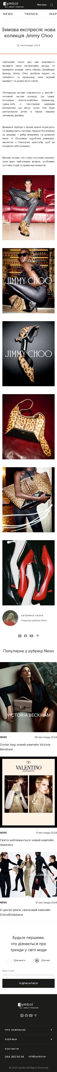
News (8, 14)
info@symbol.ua (37, 1056)
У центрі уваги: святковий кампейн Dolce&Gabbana (25, 912)
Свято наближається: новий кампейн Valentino (27, 842)
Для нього (19, 960)
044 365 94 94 (14, 1056)
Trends (31, 14)
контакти (12, 1049)
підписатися (28, 983)
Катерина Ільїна (32, 615)
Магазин (42, 4)
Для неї (45, 960)
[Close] (52, 5)
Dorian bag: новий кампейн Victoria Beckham (25, 747)
